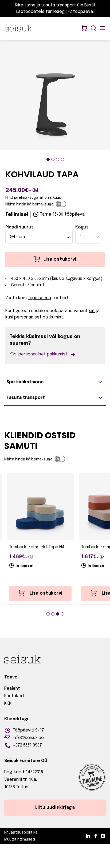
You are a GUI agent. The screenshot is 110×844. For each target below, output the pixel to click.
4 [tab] (62, 159)
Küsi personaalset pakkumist (39, 354)
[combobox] (39, 237)
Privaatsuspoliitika (21, 832)
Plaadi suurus (19, 227)
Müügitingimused (19, 839)
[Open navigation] (102, 28)
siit (92, 311)
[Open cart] (84, 28)
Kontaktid (14, 696)
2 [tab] (52, 159)
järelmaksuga (26, 198)
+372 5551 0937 (27, 745)
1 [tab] (48, 159)
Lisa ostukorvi (46, 593)
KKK (7, 703)
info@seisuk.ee (28, 738)
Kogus (82, 227)
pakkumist (53, 317)
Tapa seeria (39, 298)
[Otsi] (93, 28)
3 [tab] (57, 159)
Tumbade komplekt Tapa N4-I (38, 547)
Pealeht (12, 688)
